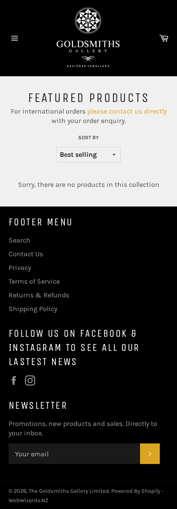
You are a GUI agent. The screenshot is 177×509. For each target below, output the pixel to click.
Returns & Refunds (39, 295)
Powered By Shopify (135, 491)
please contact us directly (127, 111)
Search (20, 240)
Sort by (88, 138)
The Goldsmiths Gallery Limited (69, 491)
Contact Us (26, 254)
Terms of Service (34, 281)
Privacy (20, 267)
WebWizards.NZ (29, 500)
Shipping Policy (33, 309)
